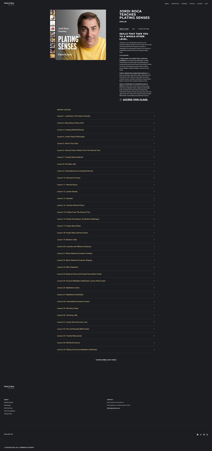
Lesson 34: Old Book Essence (68, 343)
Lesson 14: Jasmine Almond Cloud (70, 205)
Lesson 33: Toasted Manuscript (69, 336)
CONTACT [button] (110, 399)
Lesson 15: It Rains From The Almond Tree (73, 212)
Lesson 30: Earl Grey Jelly (67, 315)
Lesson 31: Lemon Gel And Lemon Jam (72, 322)
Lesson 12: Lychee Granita (67, 191)
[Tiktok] (201, 434)
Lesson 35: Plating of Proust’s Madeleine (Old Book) (77, 350)
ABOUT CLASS (124, 29)
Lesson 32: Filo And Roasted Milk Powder (73, 329)
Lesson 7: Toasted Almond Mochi (70, 157)
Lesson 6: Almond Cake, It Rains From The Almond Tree (78, 150)
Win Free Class (8, 408)
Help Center (7, 405)
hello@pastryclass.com (113, 408)
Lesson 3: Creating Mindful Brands (70, 130)
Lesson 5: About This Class (67, 143)
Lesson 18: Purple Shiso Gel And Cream (72, 233)
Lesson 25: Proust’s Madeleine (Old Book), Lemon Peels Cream (81, 281)
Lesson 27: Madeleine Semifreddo (70, 295)
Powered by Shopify (27, 447)
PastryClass (10, 447)
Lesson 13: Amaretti (65, 198)
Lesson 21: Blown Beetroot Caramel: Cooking (74, 253)
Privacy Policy (8, 413)
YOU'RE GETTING (143, 29)
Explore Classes (8, 402)
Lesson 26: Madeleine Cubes (68, 288)
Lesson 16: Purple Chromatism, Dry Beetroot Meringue (78, 219)
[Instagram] (207, 434)
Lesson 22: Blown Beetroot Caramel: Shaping (74, 260)
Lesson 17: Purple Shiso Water (69, 226)
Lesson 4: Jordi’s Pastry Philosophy (71, 137)
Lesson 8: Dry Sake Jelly (66, 164)
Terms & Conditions (9, 411)
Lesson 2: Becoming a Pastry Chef (70, 123)
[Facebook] (197, 434)
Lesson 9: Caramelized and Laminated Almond (75, 171)
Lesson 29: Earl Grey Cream (67, 308)
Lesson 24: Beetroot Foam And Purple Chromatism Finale (79, 274)
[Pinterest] (204, 434)
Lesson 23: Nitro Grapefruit (67, 267)
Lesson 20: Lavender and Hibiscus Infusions (74, 246)
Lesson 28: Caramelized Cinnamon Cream (73, 301)
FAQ (133, 29)
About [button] (6, 399)
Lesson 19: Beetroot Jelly (67, 240)
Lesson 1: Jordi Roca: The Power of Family (73, 116)
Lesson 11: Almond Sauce (67, 185)
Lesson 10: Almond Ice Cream (68, 178)
